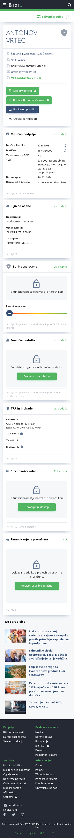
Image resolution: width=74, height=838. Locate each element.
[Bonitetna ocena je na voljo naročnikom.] (64, 32)
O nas (38, 765)
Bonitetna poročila (14, 779)
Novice (39, 732)
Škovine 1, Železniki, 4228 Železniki (32, 54)
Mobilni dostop (12, 788)
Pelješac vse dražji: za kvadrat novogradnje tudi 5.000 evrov (47, 671)
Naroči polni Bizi (12, 765)
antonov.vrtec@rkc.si (24, 72)
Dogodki (40, 750)
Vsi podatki (60, 134)
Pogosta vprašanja (46, 779)
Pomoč (39, 770)
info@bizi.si (14, 805)
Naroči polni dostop (37, 507)
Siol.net (18, 833)
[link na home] (15, 5)
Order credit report (14, 783)
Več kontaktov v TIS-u (26, 78)
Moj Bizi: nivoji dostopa (16, 770)
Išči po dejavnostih (14, 732)
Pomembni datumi (46, 755)
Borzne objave (43, 737)
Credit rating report (25, 119)
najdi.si (31, 833)
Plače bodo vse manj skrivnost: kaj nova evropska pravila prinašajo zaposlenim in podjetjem (49, 637)
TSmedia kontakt (45, 774)
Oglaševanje (10, 774)
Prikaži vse (60, 471)
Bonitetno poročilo (24, 109)
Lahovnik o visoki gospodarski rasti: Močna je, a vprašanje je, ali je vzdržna (48, 654)
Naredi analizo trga (14, 737)
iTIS (42, 833)
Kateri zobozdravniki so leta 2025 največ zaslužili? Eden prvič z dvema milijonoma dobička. (48, 689)
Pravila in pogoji (44, 783)
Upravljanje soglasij (46, 788)
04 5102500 (18, 59)
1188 (51, 833)
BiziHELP (40, 746)
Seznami (8, 797)
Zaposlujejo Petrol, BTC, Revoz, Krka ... (45, 704)
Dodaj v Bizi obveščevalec (29, 100)
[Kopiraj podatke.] (65, 146)
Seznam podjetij (12, 741)
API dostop (9, 792)
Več (65, 539)
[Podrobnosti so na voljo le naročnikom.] (21, 434)
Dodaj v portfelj (22, 91)
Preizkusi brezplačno (37, 376)
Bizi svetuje (41, 741)
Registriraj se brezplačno (36, 585)
